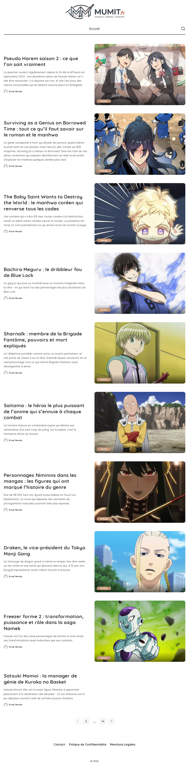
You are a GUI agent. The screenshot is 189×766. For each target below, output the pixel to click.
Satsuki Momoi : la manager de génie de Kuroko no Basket (40, 679)
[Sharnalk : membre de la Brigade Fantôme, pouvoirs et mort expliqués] (139, 352)
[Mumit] (94, 12)
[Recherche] (183, 28)
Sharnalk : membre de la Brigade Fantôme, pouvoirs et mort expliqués (43, 340)
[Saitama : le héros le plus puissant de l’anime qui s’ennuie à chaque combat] (139, 422)
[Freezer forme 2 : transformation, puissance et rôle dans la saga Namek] (139, 631)
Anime (103, 101)
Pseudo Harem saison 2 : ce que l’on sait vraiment (41, 61)
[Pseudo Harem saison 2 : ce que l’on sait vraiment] (139, 74)
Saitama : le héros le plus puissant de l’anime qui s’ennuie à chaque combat (44, 411)
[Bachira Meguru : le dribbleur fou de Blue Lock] (139, 283)
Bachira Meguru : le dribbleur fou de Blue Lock (43, 272)
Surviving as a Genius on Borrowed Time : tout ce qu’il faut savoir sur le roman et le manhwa (45, 129)
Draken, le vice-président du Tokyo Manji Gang (44, 551)
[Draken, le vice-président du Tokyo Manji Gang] (139, 561)
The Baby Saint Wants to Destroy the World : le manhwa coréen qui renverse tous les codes (43, 203)
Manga (104, 170)
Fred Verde (15, 91)
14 (103, 721)
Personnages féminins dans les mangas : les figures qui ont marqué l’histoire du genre (40, 481)
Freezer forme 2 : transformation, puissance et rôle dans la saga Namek (44, 622)
